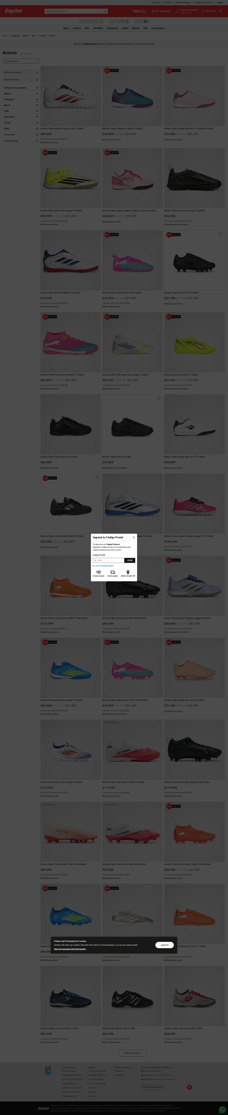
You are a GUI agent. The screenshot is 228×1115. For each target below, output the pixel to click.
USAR (130, 560)
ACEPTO (164, 945)
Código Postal (99, 555)
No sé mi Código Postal (103, 566)
